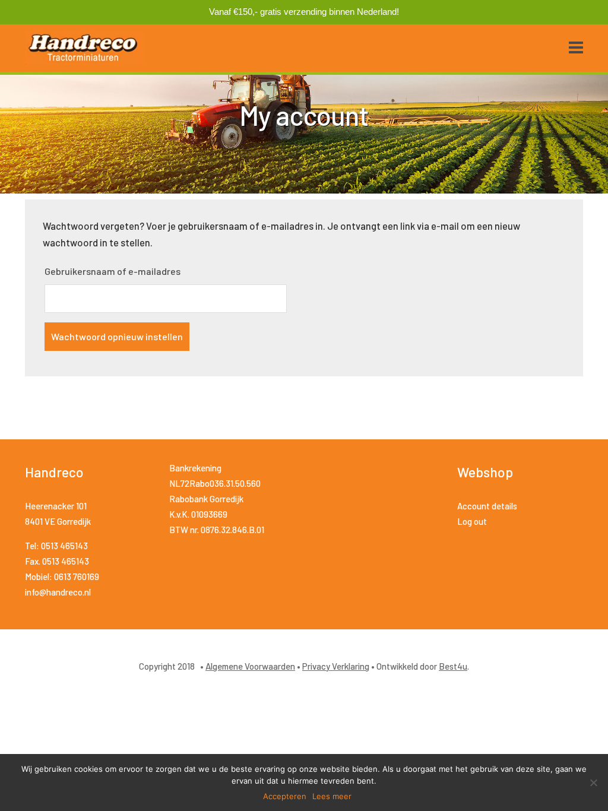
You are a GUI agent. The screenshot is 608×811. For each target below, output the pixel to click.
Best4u (453, 666)
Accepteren (284, 796)
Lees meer (332, 796)
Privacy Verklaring (335, 666)
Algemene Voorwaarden (250, 666)
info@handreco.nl (58, 592)
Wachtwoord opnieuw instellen (117, 336)
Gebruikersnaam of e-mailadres (112, 271)
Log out (472, 521)
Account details (487, 505)
